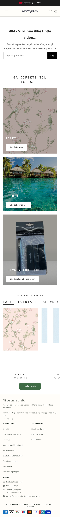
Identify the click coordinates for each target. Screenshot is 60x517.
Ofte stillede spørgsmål (12, 434)
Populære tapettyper (11, 471)
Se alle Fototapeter (18, 204)
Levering (6, 439)
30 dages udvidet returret (13, 445)
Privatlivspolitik (37, 434)
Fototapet (28, 302)
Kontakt (6, 429)
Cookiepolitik (36, 439)
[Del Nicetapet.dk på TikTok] (12, 419)
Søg (52, 55)
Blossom (20, 374)
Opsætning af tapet (10, 461)
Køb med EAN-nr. (9, 450)
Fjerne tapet (7, 466)
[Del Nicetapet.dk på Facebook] (4, 419)
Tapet (9, 302)
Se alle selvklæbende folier (22, 278)
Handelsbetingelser (39, 429)
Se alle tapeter (16, 147)
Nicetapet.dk (14, 400)
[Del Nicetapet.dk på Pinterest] (8, 419)
